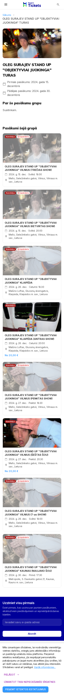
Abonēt (32, 633)
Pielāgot (12, 675)
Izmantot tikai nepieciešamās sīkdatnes (29, 681)
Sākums (7, 15)
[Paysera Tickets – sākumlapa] (32, 4)
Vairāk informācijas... (45, 667)
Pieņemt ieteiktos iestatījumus (25, 689)
